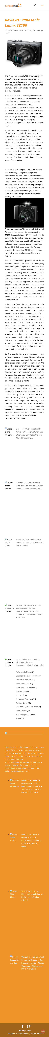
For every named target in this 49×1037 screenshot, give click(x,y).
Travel (18, 718)
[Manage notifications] (43, 1031)
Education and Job (23, 680)
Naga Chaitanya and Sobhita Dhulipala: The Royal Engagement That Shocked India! (30, 662)
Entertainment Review (25, 687)
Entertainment (22, 683)
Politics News (21, 703)
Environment (21, 691)
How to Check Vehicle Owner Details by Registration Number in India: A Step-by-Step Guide (29, 486)
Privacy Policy (25, 1030)
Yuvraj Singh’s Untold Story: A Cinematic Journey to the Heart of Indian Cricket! (30, 542)
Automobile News (23, 672)
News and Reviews (24, 699)
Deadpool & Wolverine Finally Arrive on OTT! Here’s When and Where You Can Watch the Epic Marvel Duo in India (31, 786)
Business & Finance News (27, 676)
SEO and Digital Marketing (27, 707)
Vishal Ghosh (12, 30)
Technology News (23, 714)
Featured (20, 695)
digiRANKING (36, 1033)
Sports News (21, 710)
